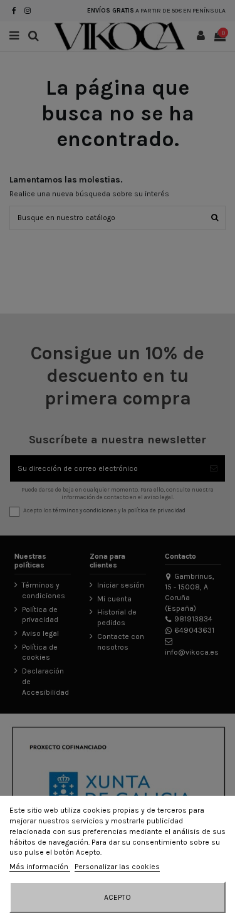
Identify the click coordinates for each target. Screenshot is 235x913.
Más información (39, 866)
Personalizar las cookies (117, 866)
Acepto (117, 897)
